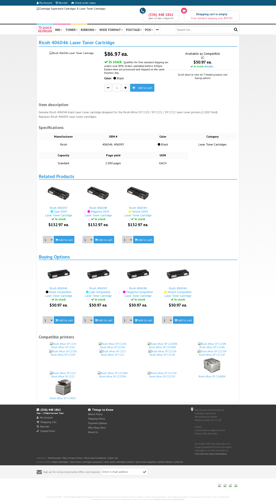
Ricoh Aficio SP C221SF (212, 354)
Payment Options (97, 423)
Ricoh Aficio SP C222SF (162, 376)
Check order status (85, 2)
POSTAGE (133, 30)
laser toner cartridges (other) (119, 461)
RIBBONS (87, 30)
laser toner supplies (145, 461)
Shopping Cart (48, 422)
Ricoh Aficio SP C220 (63, 347)
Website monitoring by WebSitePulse (169, 499)
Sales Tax (113, 458)
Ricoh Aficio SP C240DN (212, 376)
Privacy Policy (75, 458)
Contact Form (47, 431)
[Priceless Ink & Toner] (71, 8)
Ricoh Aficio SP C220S (63, 354)
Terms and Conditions (95, 458)
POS (148, 30)
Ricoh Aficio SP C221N (162, 354)
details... (209, 66)
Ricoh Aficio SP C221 (112, 354)
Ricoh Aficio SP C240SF (63, 398)
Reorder (63, 2)
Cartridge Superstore (76, 497)
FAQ (65, 458)
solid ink (178, 461)
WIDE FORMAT (110, 30)
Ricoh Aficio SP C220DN (162, 347)
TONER (70, 30)
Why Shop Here (97, 427)
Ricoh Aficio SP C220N (212, 347)
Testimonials (54, 458)
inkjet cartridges (60, 461)
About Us (93, 432)
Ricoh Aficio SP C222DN (112, 376)
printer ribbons (165, 461)
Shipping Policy (96, 418)
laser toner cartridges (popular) (86, 461)
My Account (45, 2)
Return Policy (95, 414)
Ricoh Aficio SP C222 (63, 376)
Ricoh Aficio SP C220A (112, 347)
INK (57, 30)
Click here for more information (211, 453)
